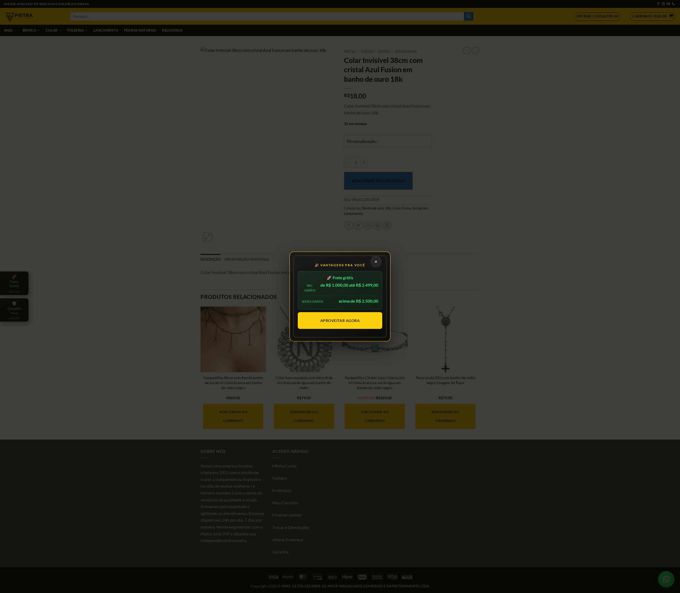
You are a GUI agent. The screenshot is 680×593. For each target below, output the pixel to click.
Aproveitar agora (340, 320)
